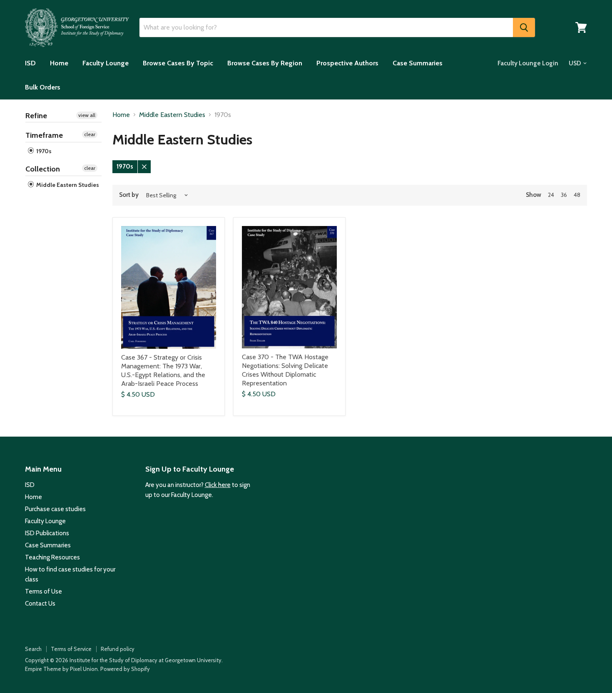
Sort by (129, 195)
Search (33, 649)
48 (577, 195)
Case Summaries (418, 63)
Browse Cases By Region (264, 63)
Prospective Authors (347, 63)
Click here (218, 485)
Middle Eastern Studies (67, 185)
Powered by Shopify (125, 669)
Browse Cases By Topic (178, 63)
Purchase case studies (55, 509)
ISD (30, 63)
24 (551, 195)
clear (89, 134)
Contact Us (40, 603)
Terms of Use (43, 591)
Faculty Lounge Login (528, 63)
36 (564, 195)
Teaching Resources (52, 557)
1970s (43, 151)
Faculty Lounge (105, 63)
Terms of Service (71, 649)
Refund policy (117, 649)
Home (59, 63)
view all (86, 115)
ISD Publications (47, 533)
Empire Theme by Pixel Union (61, 669)
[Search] (524, 27)
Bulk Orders (42, 87)
